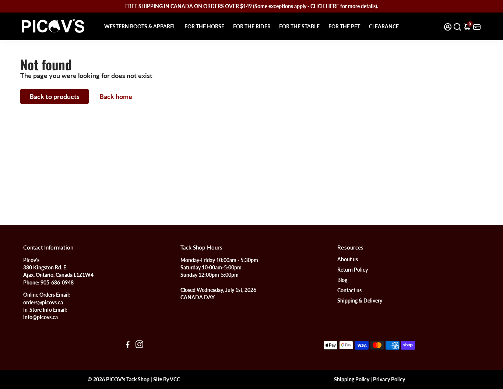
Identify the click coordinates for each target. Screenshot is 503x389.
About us (347, 259)
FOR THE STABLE (299, 26)
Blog (342, 280)
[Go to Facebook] (128, 345)
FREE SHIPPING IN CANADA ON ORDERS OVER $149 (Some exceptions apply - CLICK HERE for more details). (251, 6)
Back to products (54, 96)
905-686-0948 (57, 283)
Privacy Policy (389, 379)
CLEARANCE (384, 26)
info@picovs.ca (40, 317)
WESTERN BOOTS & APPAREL (140, 26)
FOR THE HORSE (204, 26)
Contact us (349, 290)
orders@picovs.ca (43, 302)
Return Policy (352, 270)
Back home (115, 96)
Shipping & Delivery (359, 301)
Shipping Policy (351, 379)
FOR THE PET (344, 26)
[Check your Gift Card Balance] (476, 26)
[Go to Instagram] (139, 345)
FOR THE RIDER (252, 26)
